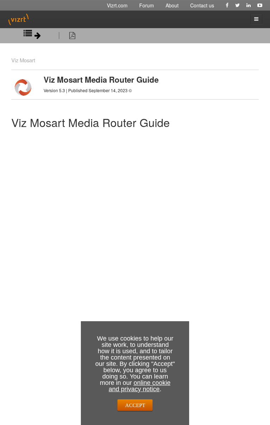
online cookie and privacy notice (140, 386)
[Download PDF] (72, 36)
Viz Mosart (23, 60)
